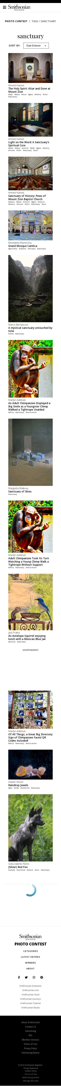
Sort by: (14, 45)
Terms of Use (30, 1044)
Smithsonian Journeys (30, 998)
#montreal (21, 870)
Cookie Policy (31, 1071)
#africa (11, 412)
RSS (30, 1035)
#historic (41, 202)
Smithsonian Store (31, 994)
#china (11, 334)
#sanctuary (12, 96)
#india (16, 788)
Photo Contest (16, 21)
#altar (10, 94)
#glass (30, 94)
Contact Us (30, 1026)
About (30, 968)
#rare (37, 870)
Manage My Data (30, 1080)
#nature (30, 870)
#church (25, 148)
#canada (11, 870)
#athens (11, 202)
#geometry (12, 248)
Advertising (30, 1031)
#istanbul (22, 248)
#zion (35, 150)
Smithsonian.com (30, 990)
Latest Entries (30, 956)
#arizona (11, 642)
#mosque (32, 248)
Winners (30, 962)
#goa (10, 788)
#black (17, 94)
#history (37, 94)
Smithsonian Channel (30, 1003)
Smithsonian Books (30, 1007)
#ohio (45, 94)
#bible (10, 148)
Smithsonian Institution (30, 985)
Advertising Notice (30, 1052)
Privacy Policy (30, 1048)
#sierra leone (31, 412)
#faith (32, 148)
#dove (24, 94)
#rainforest (24, 788)
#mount (11, 150)
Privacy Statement (31, 1068)
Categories (30, 951)
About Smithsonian (30, 1022)
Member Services (30, 1039)
